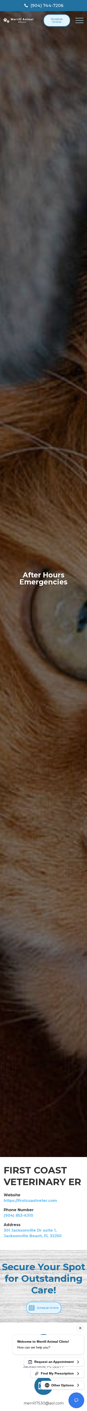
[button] (79, 20)
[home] (18, 20)
